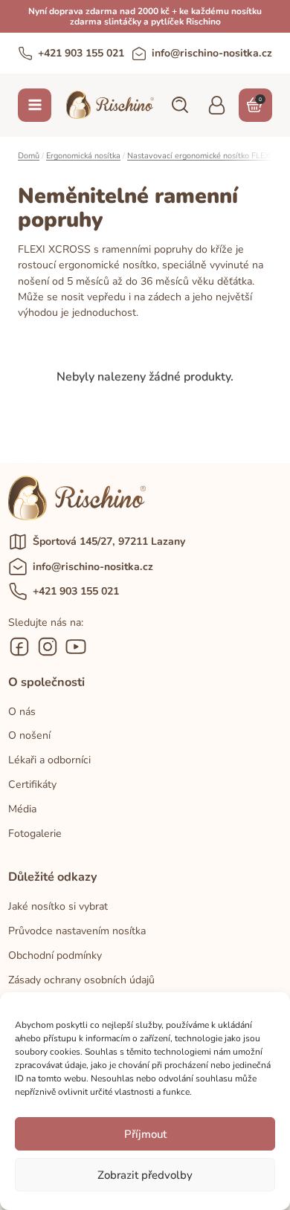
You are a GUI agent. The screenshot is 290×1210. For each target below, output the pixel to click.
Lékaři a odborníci (49, 760)
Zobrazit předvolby (145, 1175)
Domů (28, 155)
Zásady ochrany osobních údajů (81, 980)
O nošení (29, 735)
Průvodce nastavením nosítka (77, 931)
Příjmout (145, 1134)
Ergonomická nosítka (83, 155)
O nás (22, 712)
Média (22, 809)
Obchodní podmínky (55, 955)
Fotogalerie (35, 833)
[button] (179, 104)
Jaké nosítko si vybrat (58, 906)
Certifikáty (32, 784)
